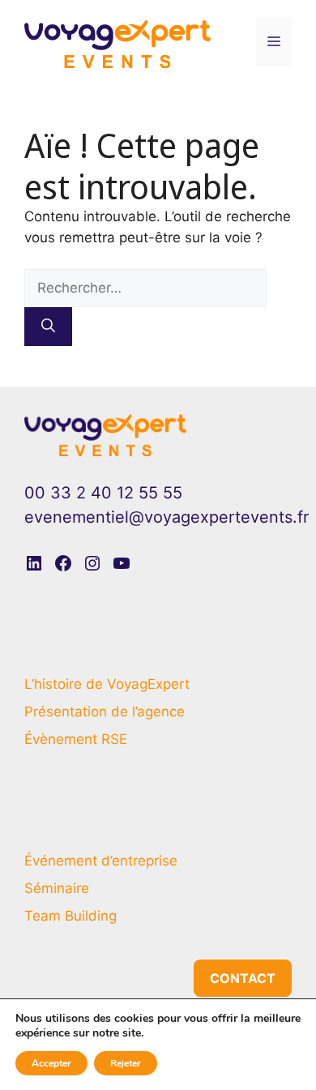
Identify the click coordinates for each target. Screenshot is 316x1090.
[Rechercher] (48, 326)
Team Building (70, 916)
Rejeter (125, 1063)
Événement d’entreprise (100, 861)
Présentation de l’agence (104, 711)
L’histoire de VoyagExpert (107, 684)
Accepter (51, 1063)
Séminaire (56, 888)
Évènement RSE (75, 739)
